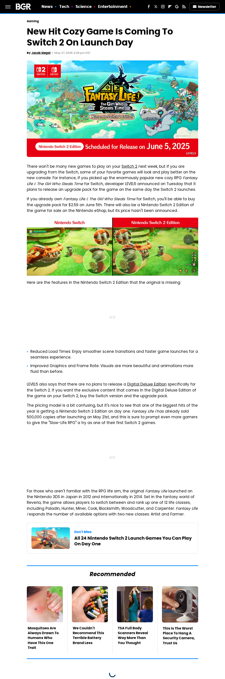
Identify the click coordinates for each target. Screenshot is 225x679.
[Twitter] (156, 6)
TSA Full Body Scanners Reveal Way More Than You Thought (133, 635)
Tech (64, 6)
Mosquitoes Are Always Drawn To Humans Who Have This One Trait (43, 638)
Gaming (33, 21)
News (47, 6)
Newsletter (207, 7)
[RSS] (184, 6)
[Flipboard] (170, 6)
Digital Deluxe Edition (147, 385)
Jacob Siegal (41, 53)
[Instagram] (163, 6)
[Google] (177, 6)
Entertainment (112, 6)
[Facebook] (149, 6)
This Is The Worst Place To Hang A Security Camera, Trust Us (179, 635)
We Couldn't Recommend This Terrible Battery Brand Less (88, 635)
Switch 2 (129, 167)
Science (84, 6)
